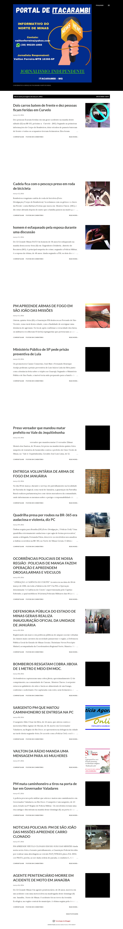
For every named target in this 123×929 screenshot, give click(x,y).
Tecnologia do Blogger (62, 921)
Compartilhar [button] (18, 137)
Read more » (73, 137)
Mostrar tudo (102, 96)
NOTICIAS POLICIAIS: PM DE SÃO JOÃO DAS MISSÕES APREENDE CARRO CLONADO (44, 832)
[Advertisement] (45, 160)
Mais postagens (72, 914)
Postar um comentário (34, 137)
